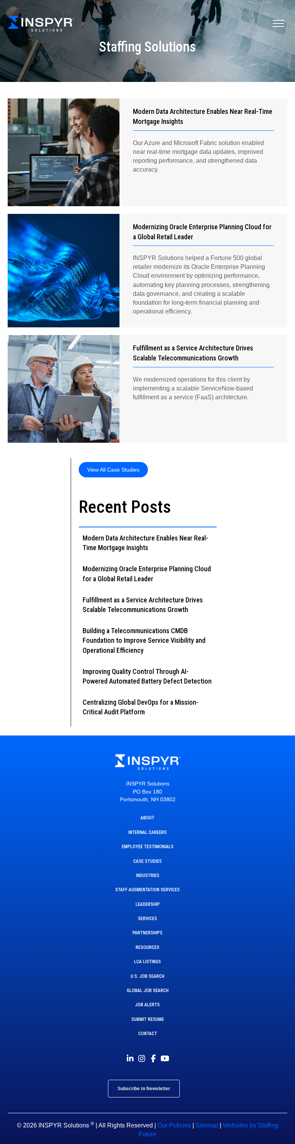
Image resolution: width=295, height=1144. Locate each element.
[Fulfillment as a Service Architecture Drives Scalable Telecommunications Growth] (63, 388)
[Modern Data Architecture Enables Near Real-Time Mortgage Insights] (63, 152)
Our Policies (174, 1125)
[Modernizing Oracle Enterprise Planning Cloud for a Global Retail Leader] (63, 271)
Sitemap (207, 1125)
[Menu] (278, 23)
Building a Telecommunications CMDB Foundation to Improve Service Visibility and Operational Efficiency (144, 640)
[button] (113, 469)
